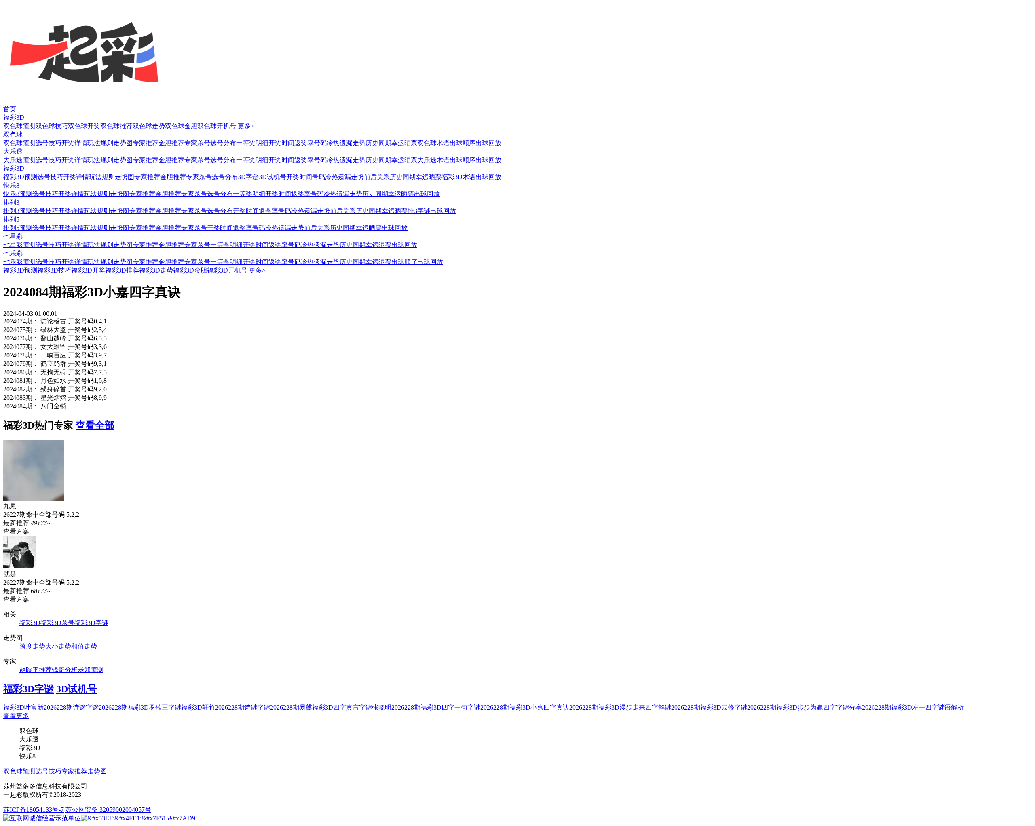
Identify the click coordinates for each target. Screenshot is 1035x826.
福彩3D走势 (156, 270)
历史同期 (378, 142)
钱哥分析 (65, 669)
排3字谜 (419, 210)
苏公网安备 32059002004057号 (108, 809)
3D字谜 (248, 176)
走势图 (123, 142)
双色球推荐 (116, 126)
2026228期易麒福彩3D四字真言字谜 (321, 707)
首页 (9, 109)
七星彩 (13, 236)
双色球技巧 (52, 126)
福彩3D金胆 (190, 270)
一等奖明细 (252, 142)
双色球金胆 (181, 126)
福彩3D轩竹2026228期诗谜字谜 (225, 707)
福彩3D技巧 (54, 270)
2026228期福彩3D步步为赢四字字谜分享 (804, 707)
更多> (246, 126)
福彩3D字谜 (91, 622)
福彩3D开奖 (88, 270)
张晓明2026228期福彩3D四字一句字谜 (426, 707)
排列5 (11, 219)
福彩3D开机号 (227, 270)
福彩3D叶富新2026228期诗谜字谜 (51, 707)
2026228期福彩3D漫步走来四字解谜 (620, 707)
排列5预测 (17, 227)
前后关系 (377, 176)
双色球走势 (149, 126)
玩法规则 (100, 142)
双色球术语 (433, 142)
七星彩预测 (19, 244)
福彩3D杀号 (57, 622)
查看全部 (95, 425)
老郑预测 (91, 669)
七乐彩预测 (19, 261)
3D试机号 (272, 176)
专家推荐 (145, 142)
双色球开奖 (84, 126)
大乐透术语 (433, 159)
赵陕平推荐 (35, 669)
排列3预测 (17, 210)
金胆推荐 (171, 142)
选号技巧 (48, 142)
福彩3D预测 (20, 176)
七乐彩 (13, 253)
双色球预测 (19, 126)
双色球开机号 (216, 126)
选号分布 (223, 142)
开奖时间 (281, 142)
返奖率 (304, 142)
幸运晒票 (404, 142)
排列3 (11, 202)
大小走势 (58, 646)
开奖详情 (74, 142)
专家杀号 (197, 142)
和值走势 (84, 646)
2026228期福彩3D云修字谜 (709, 707)
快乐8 (11, 185)
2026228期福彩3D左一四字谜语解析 (913, 707)
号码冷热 (327, 142)
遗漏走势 (352, 142)
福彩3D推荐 (122, 270)
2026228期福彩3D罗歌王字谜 (140, 707)
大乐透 (13, 151)
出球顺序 (462, 142)
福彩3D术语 (458, 176)
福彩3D (13, 117)
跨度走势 (32, 646)
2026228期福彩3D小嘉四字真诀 (524, 707)
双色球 (13, 134)
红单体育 (13, 3)
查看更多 (16, 715)
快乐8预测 (17, 193)
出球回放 (488, 142)
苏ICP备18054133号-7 (33, 809)
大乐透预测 (19, 159)
